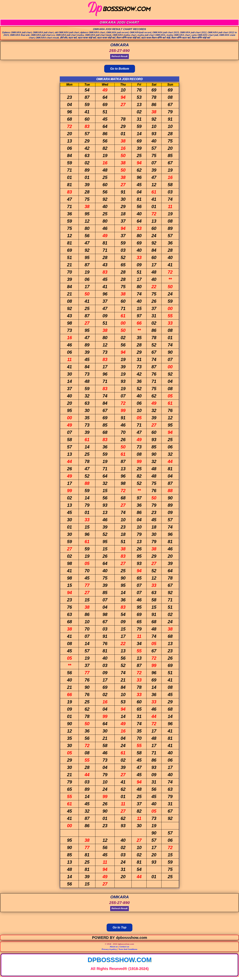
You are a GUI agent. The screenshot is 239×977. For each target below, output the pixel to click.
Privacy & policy (109, 949)
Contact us (124, 947)
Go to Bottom (119, 68)
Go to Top (119, 927)
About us (114, 947)
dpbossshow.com (120, 959)
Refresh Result (119, 56)
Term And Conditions (128, 949)
